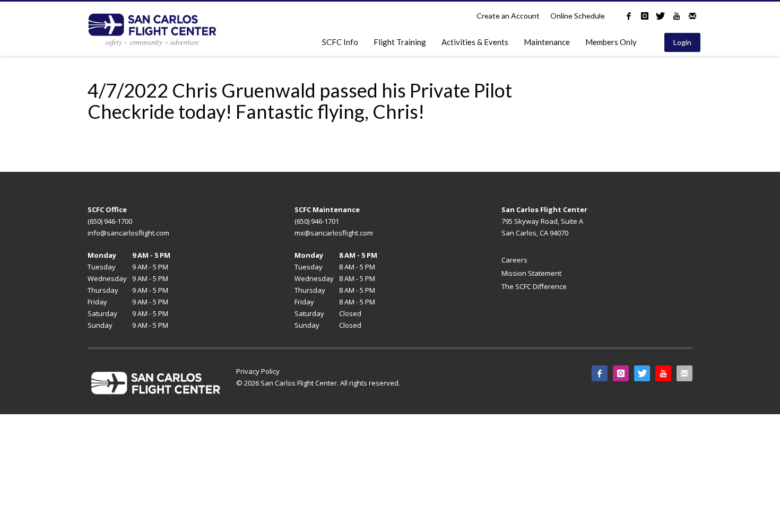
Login (682, 42)
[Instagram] (645, 16)
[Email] (692, 16)
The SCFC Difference (534, 286)
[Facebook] (629, 16)
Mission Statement (531, 273)
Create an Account (508, 15)
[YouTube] (676, 16)
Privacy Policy (258, 371)
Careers (514, 260)
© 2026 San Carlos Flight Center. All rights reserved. (318, 383)
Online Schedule (577, 15)
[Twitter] (661, 16)
